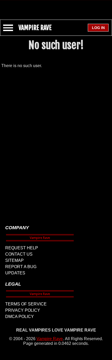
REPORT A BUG (20, 266)
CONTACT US (19, 254)
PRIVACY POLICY (22, 310)
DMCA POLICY (19, 316)
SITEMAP (14, 260)
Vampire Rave (49, 339)
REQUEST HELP (21, 248)
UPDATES (15, 273)
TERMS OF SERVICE (26, 304)
